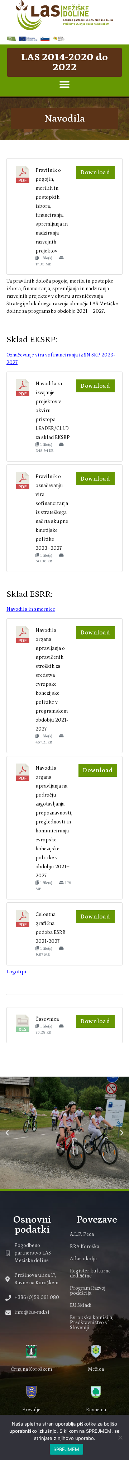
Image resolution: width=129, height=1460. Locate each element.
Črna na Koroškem (31, 1369)
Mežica (96, 1369)
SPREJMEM (66, 1449)
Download (95, 172)
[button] (65, 85)
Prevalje (31, 1410)
